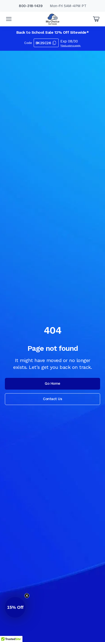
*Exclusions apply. (70, 45)
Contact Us (52, 399)
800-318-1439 (30, 6)
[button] (15, 607)
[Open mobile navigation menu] (9, 19)
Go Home (52, 383)
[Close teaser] (26, 595)
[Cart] (96, 19)
